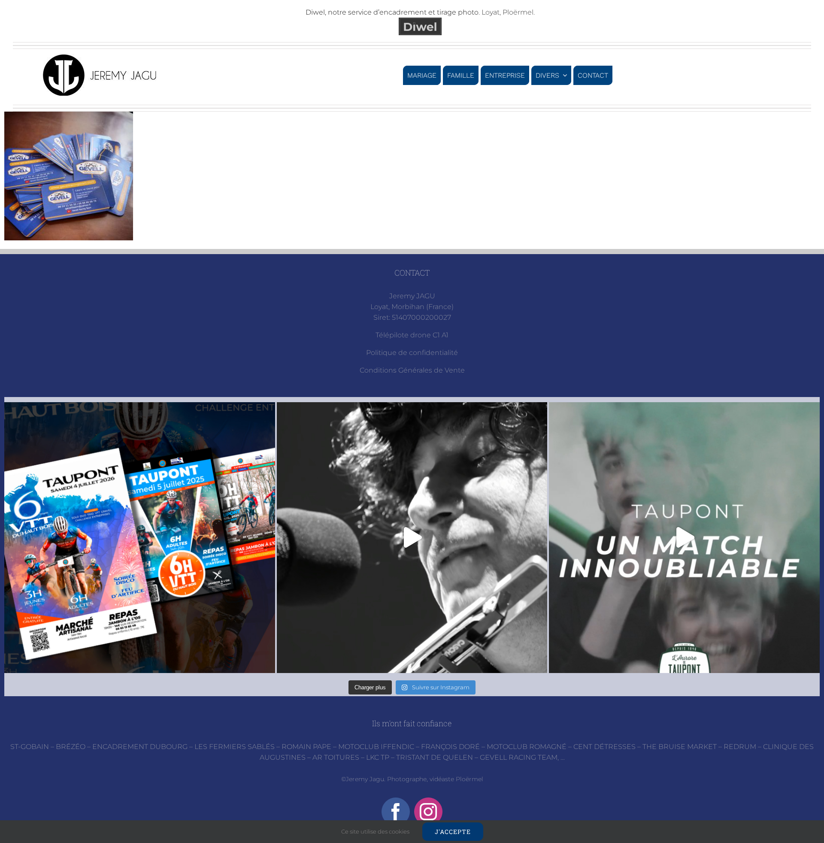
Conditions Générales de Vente (412, 370)
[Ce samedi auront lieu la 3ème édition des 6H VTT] (139, 537)
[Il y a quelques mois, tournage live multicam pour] (412, 537)
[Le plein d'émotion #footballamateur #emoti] (684, 537)
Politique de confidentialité (412, 353)
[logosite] (100, 57)
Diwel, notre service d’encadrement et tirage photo (392, 12)
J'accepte (453, 832)
